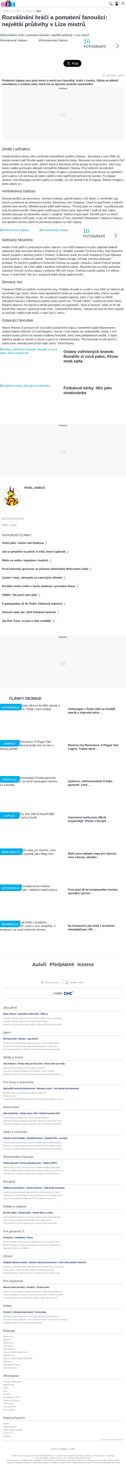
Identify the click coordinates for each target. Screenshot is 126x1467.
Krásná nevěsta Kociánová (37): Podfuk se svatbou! (24, 1068)
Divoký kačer (25, 1213)
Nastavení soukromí (23, 1463)
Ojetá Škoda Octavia (11, 1365)
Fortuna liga (40, 1312)
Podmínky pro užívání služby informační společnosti (64, 1460)
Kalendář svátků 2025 (28, 1014)
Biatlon (22, 1039)
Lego (5, 1391)
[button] (122, 3)
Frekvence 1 (8, 1433)
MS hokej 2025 (10, 1039)
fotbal (5, 525)
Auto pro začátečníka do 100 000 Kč (17, 1358)
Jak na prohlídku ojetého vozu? (15, 1352)
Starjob (6, 1424)
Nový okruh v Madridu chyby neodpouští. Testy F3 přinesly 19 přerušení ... (33, 1124)
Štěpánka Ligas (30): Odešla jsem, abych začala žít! (24, 1093)
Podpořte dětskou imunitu (15, 1262)
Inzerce (85, 964)
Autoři (39, 964)
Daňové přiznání (11, 1163)
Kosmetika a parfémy (11, 1397)
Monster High (8, 1385)
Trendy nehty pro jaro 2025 (30, 1064)
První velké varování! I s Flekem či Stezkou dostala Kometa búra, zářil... (32, 1049)
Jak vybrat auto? (10, 1368)
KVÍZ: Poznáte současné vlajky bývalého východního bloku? (27, 1220)
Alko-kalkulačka (11, 1113)
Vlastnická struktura (41, 1463)
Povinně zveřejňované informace (107, 1463)
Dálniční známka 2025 (50, 1113)
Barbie (5, 1388)
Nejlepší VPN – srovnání (56, 1138)
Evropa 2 (6, 1436)
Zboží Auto (7, 1362)
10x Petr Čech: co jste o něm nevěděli (26, 621)
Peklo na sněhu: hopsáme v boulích (25, 560)
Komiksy (31, 1287)
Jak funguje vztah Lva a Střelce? (16, 1248)
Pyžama (6, 1394)
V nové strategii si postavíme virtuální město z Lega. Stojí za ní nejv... (30, 1298)
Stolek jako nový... (10, 1096)
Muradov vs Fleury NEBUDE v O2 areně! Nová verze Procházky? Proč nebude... (35, 1320)
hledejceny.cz (8, 1336)
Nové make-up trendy (55, 1064)
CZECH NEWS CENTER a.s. (43, 1456)
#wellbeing (20, 1237)
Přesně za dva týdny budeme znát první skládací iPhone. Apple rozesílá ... (33, 1142)
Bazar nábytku (9, 1410)
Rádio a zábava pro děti (12, 1430)
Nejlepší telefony (35, 1138)
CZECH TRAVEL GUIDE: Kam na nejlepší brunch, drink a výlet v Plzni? (31, 1242)
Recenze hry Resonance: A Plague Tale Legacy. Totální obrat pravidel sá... (33, 1292)
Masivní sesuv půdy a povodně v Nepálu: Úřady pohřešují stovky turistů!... (33, 1025)
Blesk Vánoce (10, 1014)
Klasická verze (51, 982)
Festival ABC (43, 1287)
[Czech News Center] (69, 993)
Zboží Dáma (8, 1346)
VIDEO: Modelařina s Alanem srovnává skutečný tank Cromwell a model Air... (33, 1295)
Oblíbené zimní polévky (14, 1188)
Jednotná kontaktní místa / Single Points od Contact (71, 1463)
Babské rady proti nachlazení (43, 1262)
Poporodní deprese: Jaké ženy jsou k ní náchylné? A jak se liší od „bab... (32, 1273)
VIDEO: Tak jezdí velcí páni (19, 595)
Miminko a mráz (44, 1088)
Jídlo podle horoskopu (54, 1188)
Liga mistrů (32, 1039)
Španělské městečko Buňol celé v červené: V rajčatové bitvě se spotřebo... (33, 1018)
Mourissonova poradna (14, 1287)
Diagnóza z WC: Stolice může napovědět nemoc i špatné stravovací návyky (33, 1267)
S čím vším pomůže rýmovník (72, 1262)
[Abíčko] (7, 6)
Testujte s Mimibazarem (12, 1382)
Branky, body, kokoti (23, 1312)
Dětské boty (8, 1403)
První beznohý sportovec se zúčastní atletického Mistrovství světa (45, 569)
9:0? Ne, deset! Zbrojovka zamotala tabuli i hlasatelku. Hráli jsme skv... (31, 1046)
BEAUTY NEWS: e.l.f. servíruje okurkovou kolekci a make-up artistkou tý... (33, 1245)
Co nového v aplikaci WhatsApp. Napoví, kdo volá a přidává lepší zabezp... (33, 1149)
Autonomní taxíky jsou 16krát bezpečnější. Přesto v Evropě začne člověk (32, 1121)
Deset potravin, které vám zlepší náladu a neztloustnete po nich (28, 1270)
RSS (73, 1449)
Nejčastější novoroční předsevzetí (19, 1088)
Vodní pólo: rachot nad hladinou (23, 543)
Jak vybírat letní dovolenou (66, 1088)
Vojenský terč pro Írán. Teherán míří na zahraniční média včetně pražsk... (32, 1167)
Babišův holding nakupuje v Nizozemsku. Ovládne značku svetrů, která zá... (33, 1170)
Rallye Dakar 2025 (29, 1113)
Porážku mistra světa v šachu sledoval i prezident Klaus (38, 586)
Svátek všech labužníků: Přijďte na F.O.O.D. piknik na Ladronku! (29, 1198)
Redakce (64, 1449)
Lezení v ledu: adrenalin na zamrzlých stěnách (32, 577)
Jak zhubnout (9, 1064)
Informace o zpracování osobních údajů (103, 1460)
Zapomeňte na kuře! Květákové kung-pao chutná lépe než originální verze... (33, 1195)
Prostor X (8, 1312)
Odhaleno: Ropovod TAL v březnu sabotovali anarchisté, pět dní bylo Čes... (33, 1074)
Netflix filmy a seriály (43, 1213)
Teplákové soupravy (11, 1400)
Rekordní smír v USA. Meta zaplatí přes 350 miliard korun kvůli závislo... (32, 1174)
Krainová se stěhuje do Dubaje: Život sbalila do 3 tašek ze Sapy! (28, 1071)
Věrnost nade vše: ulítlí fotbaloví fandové (29, 612)
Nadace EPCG (50, 1163)
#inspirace (8, 1237)
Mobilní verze (76, 982)
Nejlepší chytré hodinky (14, 1138)
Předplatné (62, 964)
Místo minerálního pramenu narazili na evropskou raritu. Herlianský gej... (32, 1217)
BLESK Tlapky (10, 1213)
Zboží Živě (7, 1340)
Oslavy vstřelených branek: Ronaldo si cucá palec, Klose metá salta (90, 356)
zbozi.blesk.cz (9, 1349)
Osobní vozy (8, 1343)
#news (30, 1237)
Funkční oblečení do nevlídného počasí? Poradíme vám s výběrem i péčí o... (33, 1099)
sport (13, 525)
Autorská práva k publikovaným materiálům (24, 1460)
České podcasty (9, 1427)
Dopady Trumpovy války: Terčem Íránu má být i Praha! (25, 1021)
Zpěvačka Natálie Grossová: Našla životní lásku (22, 1323)
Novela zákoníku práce (31, 1163)
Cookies (10, 1463)
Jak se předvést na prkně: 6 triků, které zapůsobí (33, 551)
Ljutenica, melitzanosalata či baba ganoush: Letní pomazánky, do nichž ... (32, 1192)
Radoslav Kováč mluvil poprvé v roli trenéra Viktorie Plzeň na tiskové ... (31, 1316)
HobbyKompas (9, 1355)
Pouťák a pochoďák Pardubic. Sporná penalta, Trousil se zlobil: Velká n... (32, 1043)
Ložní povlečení (9, 1407)
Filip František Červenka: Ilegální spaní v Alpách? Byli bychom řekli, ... (31, 1223)
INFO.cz (44, 1014)
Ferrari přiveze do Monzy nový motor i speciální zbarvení (26, 1118)
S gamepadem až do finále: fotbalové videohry (32, 603)
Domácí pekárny (35, 1188)
